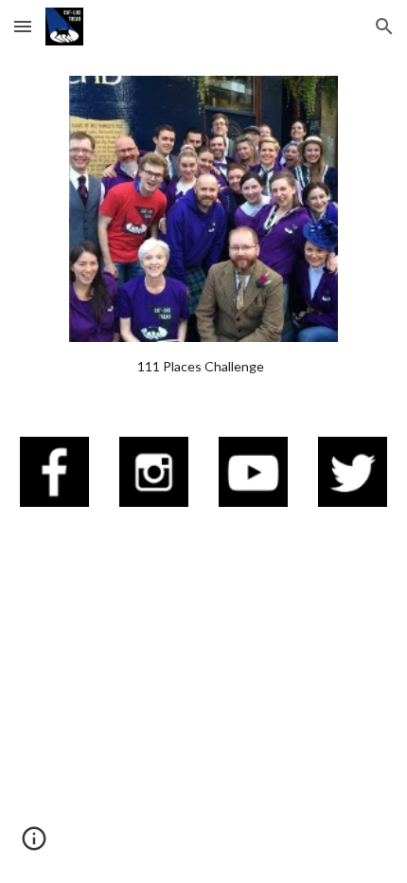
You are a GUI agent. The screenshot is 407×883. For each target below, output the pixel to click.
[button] (22, 26)
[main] (203, 366)
